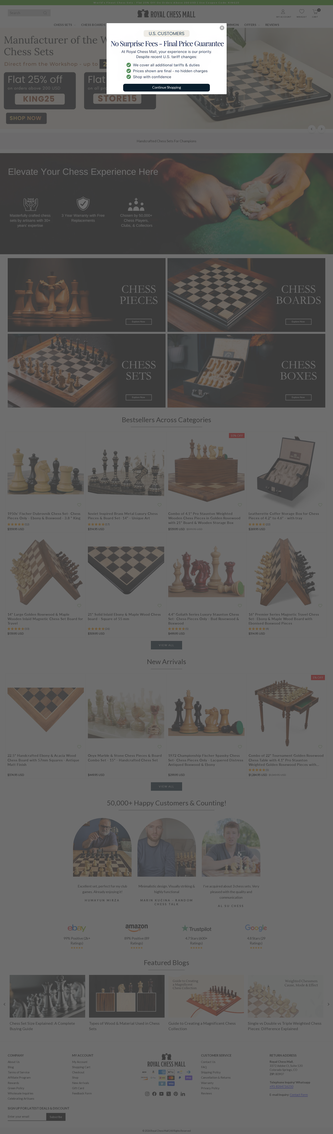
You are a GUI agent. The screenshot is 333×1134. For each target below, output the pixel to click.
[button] (222, 27)
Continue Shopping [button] (166, 87)
